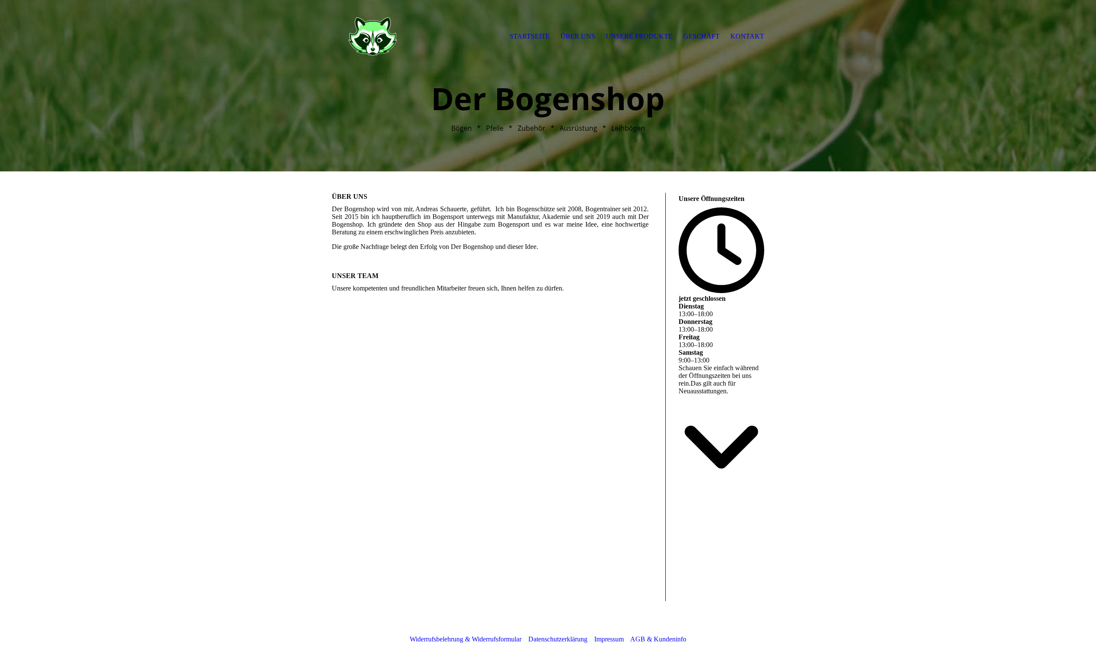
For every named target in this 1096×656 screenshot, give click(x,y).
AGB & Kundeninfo (658, 639)
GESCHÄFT (701, 36)
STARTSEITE (529, 36)
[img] (372, 36)
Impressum (609, 639)
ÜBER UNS (577, 36)
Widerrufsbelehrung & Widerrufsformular (465, 639)
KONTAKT (747, 36)
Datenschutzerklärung (557, 639)
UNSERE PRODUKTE (639, 36)
